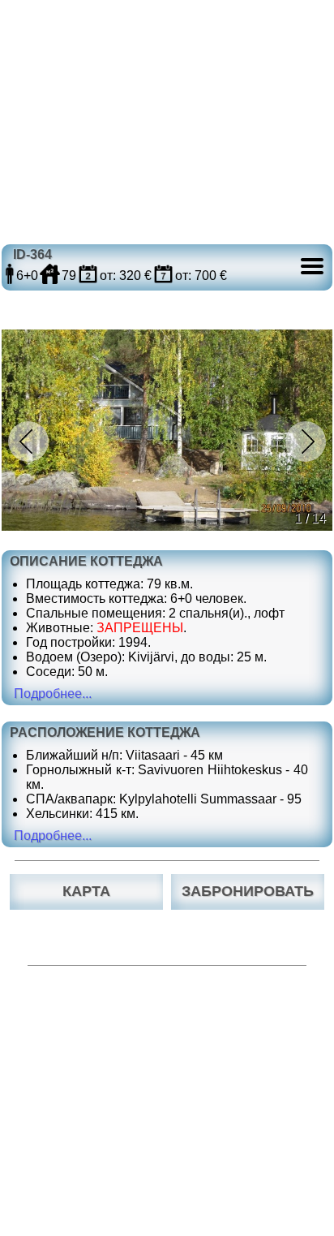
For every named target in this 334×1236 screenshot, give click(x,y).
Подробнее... (53, 693)
